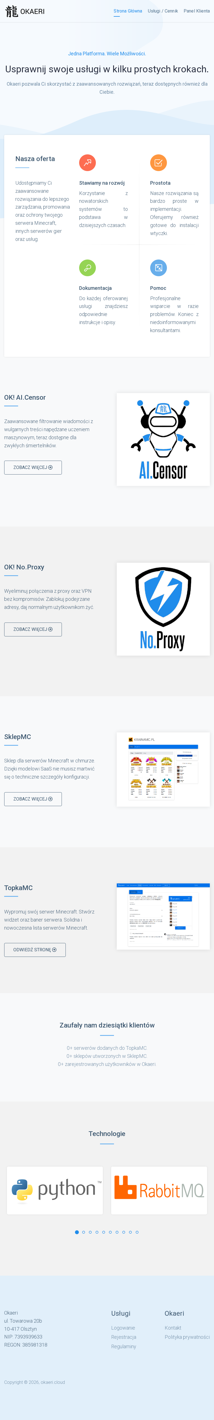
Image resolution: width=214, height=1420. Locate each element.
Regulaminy (123, 1346)
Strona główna (128, 11)
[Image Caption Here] (163, 439)
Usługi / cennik (163, 11)
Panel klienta (197, 11)
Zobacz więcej (30, 467)
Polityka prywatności (187, 1337)
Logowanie (123, 1328)
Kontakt (173, 1328)
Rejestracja (123, 1337)
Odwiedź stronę (32, 949)
